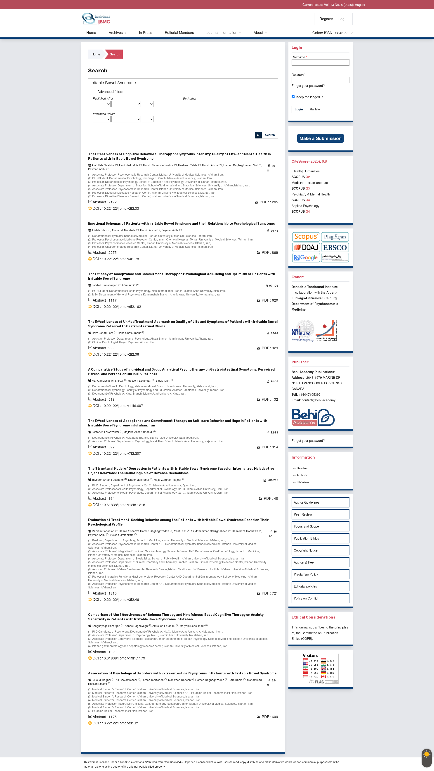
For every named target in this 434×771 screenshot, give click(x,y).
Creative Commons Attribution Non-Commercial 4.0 (151, 762)
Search (270, 135)
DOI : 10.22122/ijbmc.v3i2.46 (116, 599)
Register (326, 18)
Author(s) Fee (304, 562)
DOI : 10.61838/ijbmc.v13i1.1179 (119, 658)
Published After (103, 98)
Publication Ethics (306, 538)
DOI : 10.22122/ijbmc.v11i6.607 (118, 405)
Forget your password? (308, 440)
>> (274, 743)
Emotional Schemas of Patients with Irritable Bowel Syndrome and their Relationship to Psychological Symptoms (181, 224)
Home (91, 32)
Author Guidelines (306, 502)
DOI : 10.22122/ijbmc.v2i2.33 (116, 208)
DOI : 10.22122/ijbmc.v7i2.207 (117, 453)
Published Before (104, 114)
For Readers (300, 468)
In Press (145, 32)
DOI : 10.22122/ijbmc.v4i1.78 (116, 259)
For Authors (299, 475)
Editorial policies (305, 586)
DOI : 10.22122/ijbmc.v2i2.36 (116, 354)
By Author (189, 98)
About (259, 32)
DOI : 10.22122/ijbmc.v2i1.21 (116, 723)
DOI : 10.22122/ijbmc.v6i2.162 (117, 306)
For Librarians (300, 482)
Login (342, 18)
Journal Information (222, 32)
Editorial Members (179, 32)
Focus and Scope (306, 526)
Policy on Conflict (306, 598)
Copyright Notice (306, 550)
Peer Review (303, 514)
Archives (116, 32)
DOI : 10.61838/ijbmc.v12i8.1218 (119, 504)
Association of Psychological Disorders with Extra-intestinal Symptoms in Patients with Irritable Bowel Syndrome (182, 673)
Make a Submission (321, 138)
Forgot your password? (308, 85)
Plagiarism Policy (306, 574)
